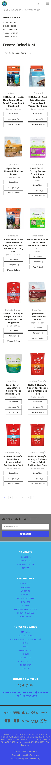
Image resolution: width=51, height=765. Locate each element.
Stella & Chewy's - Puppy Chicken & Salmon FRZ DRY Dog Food (13, 318)
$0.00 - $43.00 (9, 22)
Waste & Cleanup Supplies (25, 609)
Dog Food (25, 591)
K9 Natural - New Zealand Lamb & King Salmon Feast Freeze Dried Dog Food (13, 245)
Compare (12, 119)
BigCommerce (30, 751)
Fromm (26, 654)
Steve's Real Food (25, 661)
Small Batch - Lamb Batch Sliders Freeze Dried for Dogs (13, 389)
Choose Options (13, 124)
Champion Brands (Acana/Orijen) (25, 639)
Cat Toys (25, 594)
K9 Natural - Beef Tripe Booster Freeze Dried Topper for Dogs (37, 101)
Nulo (25, 643)
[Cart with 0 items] (42, 3)
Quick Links (26, 557)
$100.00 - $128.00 (10, 33)
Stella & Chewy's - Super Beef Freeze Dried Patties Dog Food (37, 389)
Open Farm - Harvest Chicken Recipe (13, 171)
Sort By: (8, 53)
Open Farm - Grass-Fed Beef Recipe (37, 316)
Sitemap (25, 568)
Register (30, 564)
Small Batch (25, 657)
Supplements (25, 616)
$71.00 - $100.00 (10, 29)
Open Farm (25, 632)
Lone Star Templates (30, 755)
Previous (4, 762)
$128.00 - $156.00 (10, 36)
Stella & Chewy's (25, 636)
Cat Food (25, 587)
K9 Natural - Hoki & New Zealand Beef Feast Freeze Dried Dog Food (13, 101)
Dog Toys (25, 602)
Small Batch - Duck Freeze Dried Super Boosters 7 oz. (37, 244)
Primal (25, 647)
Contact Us (25, 561)
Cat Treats (25, 583)
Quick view (13, 114)
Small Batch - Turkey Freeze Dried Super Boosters (37, 173)
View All (25, 668)
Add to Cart (37, 267)
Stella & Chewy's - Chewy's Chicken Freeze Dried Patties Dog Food (38, 461)
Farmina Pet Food (25, 650)
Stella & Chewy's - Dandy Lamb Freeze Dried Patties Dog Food (13, 461)
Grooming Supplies (25, 613)
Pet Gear (25, 605)
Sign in (20, 564)
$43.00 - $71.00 (9, 26)
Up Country (25, 665)
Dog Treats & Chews (25, 598)
